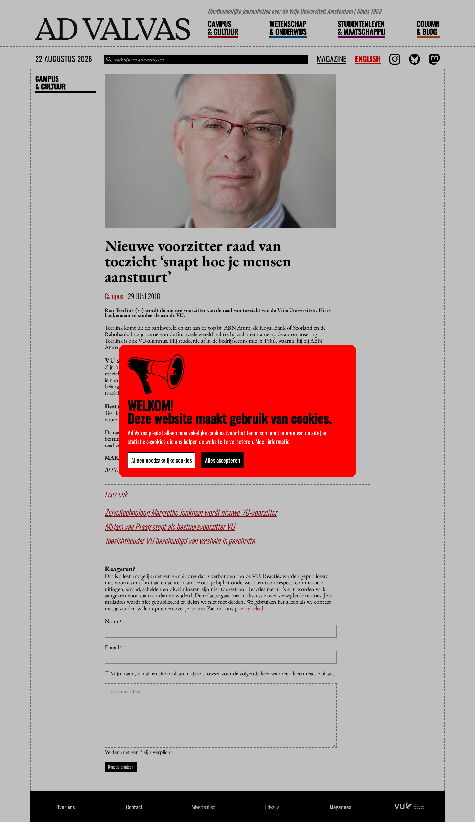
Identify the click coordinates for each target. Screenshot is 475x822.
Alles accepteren (222, 460)
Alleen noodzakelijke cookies (161, 460)
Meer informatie (272, 441)
